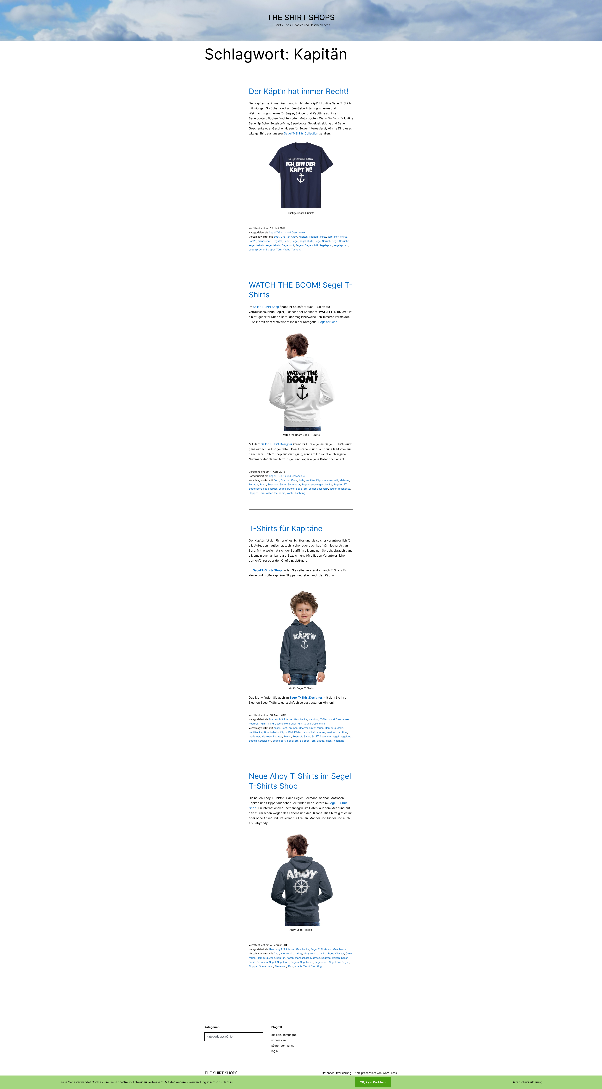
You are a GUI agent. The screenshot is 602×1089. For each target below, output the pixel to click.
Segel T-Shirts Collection (301, 133)
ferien (320, 728)
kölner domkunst (282, 1045)
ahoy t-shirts (311, 953)
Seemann (273, 484)
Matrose (344, 480)
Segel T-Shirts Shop (267, 570)
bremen (293, 728)
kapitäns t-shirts (337, 236)
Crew (294, 236)
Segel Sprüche (340, 241)
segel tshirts (273, 245)
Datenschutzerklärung (336, 1073)
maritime (342, 732)
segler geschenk (318, 488)
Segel (295, 241)
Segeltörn (301, 488)
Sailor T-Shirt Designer (276, 444)
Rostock (297, 736)
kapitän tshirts (317, 236)
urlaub (320, 740)
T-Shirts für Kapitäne (285, 528)
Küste (297, 732)
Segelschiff (311, 245)
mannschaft (265, 241)
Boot (276, 236)
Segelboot (288, 245)
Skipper (270, 249)
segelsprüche (256, 249)
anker (277, 728)
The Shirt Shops (301, 17)
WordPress (390, 1073)
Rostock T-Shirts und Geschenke (268, 723)
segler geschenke (340, 488)
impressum (278, 1040)
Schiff (287, 241)
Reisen (287, 736)
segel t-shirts (256, 245)
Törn (279, 249)
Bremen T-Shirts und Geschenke (288, 719)
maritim (331, 732)
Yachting (296, 249)
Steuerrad (280, 966)
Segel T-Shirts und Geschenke (287, 232)
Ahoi (276, 953)
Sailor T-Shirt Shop (266, 307)
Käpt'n (252, 241)
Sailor (307, 736)
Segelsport (325, 245)
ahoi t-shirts (287, 953)
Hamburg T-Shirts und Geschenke (329, 719)
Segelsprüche (327, 322)
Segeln (300, 245)
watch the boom (275, 493)
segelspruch (341, 245)
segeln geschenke (321, 484)
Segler (345, 962)
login (274, 1051)
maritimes (254, 736)
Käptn (319, 480)
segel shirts (306, 241)
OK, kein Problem (373, 1082)
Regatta (277, 241)
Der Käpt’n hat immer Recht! (298, 91)
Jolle (301, 480)
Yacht (286, 249)
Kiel (290, 732)
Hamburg (330, 728)
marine (321, 732)
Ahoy (299, 953)
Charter (285, 236)
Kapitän (303, 236)
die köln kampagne (283, 1034)
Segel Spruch (322, 241)
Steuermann (266, 966)
